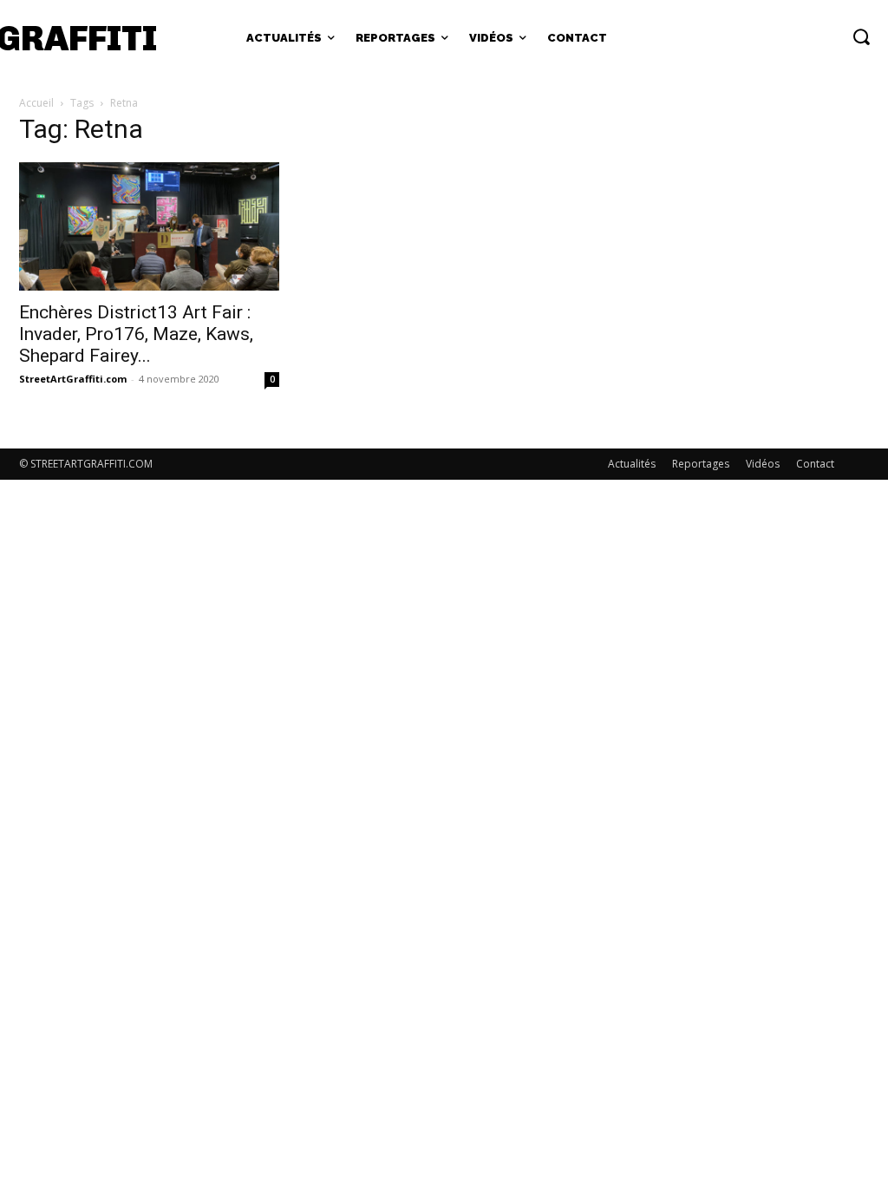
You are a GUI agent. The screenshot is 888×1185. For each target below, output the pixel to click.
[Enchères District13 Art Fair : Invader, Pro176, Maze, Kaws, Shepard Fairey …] (149, 226)
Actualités (632, 463)
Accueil (36, 102)
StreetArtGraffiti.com (73, 378)
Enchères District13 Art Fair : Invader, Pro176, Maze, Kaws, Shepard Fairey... (136, 334)
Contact (815, 463)
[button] (861, 36)
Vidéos (763, 463)
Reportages (700, 463)
